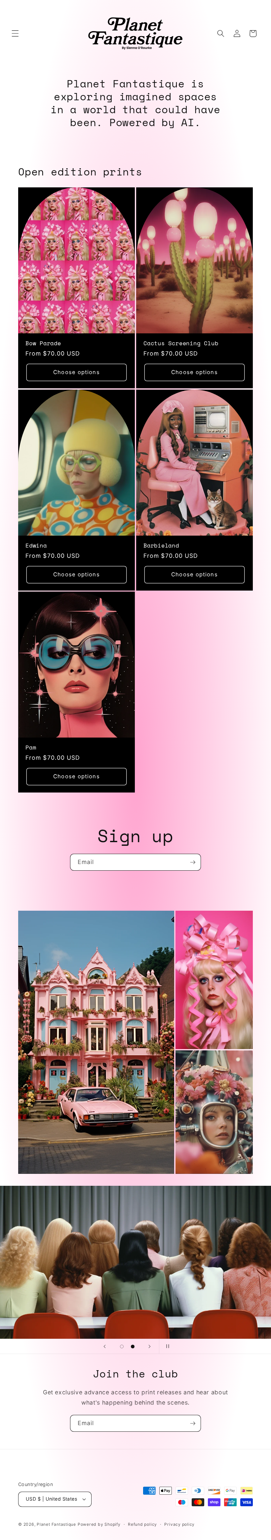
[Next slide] (149, 1346)
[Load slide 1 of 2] (121, 1346)
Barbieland (161, 545)
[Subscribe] (193, 862)
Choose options (76, 372)
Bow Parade (43, 343)
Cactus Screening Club (180, 343)
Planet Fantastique (56, 1524)
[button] (15, 33)
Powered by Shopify (99, 1524)
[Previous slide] (104, 1346)
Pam (30, 747)
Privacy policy (179, 1524)
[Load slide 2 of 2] (132, 1346)
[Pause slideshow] (166, 1346)
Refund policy (142, 1524)
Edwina (36, 545)
